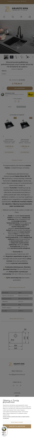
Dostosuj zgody (17, 422)
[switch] (4, 434)
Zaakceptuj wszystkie (17, 426)
